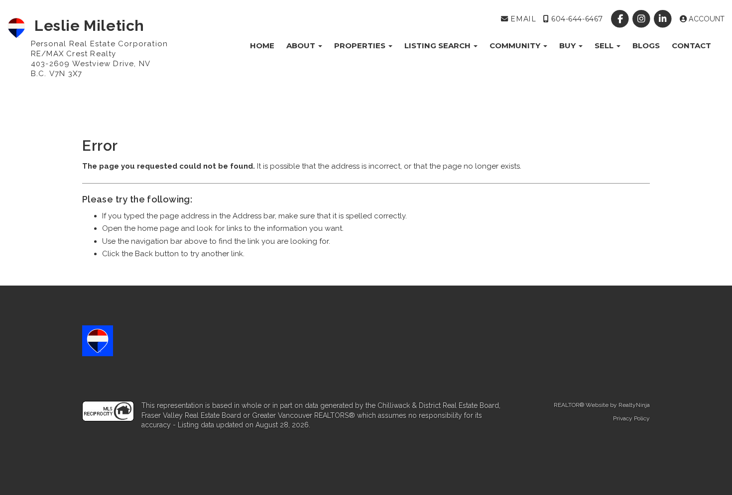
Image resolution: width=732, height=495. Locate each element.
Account (706, 19)
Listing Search (438, 45)
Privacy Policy (631, 418)
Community (515, 45)
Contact (691, 45)
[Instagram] (642, 19)
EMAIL (522, 18)
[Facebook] (620, 19)
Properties (360, 45)
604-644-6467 (576, 18)
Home (262, 45)
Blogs (646, 45)
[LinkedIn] (664, 19)
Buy (568, 45)
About (301, 45)
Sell (605, 45)
